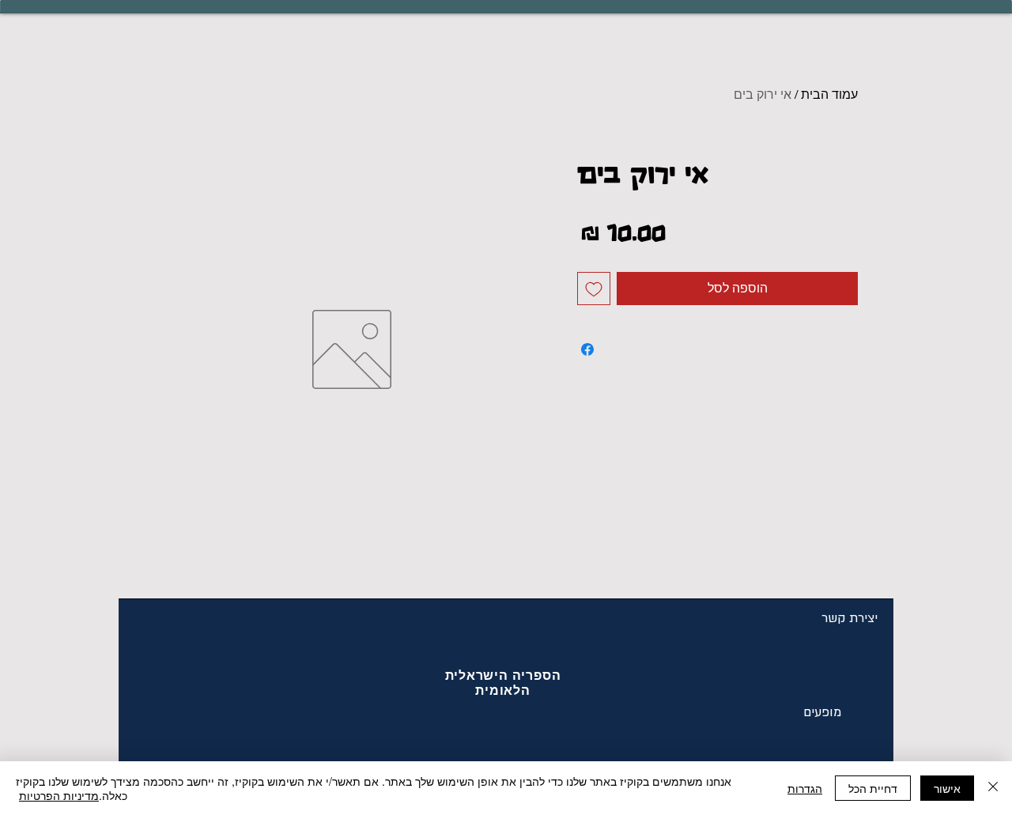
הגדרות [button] (804, 788)
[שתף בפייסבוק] (587, 349)
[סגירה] (993, 788)
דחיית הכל (872, 788)
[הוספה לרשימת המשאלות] (593, 288)
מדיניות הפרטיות (59, 795)
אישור (947, 788)
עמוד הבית (829, 94)
